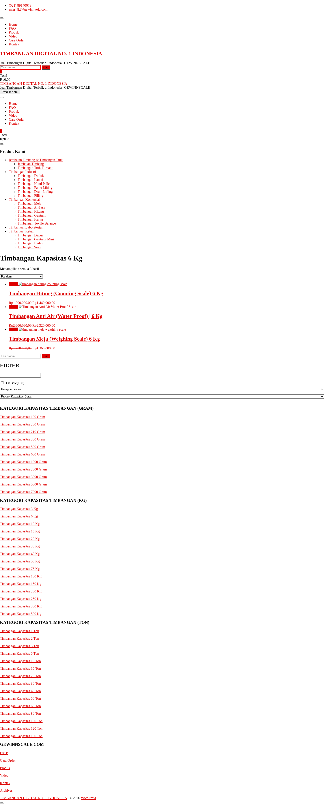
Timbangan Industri (22, 172)
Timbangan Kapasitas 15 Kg (20, 531)
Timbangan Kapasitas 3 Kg (19, 509)
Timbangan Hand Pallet (34, 184)
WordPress (88, 798)
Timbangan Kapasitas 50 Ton (20, 698)
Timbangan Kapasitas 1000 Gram (23, 462)
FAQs (4, 753)
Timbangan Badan (30, 243)
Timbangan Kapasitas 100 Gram (22, 417)
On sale (15, 383)
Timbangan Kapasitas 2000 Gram (23, 469)
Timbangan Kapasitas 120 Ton (21, 728)
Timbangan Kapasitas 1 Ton (19, 631)
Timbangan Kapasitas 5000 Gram (23, 484)
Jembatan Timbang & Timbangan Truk (36, 160)
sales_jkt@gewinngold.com (28, 9)
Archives (6, 790)
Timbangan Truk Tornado (35, 168)
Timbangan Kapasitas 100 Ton (21, 721)
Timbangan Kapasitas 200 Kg (20, 591)
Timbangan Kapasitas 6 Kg (19, 516)
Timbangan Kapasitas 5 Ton (19, 653)
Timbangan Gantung (32, 215)
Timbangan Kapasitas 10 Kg (20, 524)
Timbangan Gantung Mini (36, 239)
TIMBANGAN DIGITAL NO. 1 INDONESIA (51, 53)
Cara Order (16, 40)
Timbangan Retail (21, 231)
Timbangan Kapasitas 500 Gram (22, 447)
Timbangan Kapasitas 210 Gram (22, 432)
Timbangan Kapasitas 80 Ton (20, 713)
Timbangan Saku (29, 247)
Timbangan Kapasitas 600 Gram (22, 454)
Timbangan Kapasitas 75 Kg (20, 569)
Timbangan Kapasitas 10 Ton (20, 661)
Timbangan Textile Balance (37, 223)
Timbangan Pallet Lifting (35, 187)
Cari (45, 67)
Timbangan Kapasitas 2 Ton (19, 638)
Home (13, 24)
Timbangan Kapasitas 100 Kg (20, 576)
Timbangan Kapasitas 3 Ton (19, 646)
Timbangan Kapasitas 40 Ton (20, 691)
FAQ (12, 28)
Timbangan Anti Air (31, 207)
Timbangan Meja (29, 203)
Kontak (14, 44)
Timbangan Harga (30, 219)
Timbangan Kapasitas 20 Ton (20, 676)
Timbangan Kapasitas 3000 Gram (23, 477)
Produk (14, 32)
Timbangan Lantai (30, 180)
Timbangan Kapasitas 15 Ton (20, 668)
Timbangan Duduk (31, 176)
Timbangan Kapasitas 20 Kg (20, 539)
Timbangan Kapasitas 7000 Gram (23, 492)
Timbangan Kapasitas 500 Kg (20, 614)
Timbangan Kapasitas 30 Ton (20, 683)
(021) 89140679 (20, 5)
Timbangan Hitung (31, 211)
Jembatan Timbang (31, 164)
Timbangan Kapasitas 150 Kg (20, 584)
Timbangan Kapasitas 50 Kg (20, 561)
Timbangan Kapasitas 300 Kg (20, 606)
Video (13, 36)
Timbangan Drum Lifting (35, 191)
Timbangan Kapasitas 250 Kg (20, 599)
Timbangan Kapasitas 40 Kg (20, 554)
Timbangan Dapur (30, 235)
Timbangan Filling (30, 195)
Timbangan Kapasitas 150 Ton (21, 736)
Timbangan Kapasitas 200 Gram (22, 424)
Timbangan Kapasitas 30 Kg (20, 546)
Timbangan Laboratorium (26, 227)
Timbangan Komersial (24, 199)
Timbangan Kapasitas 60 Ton (20, 706)
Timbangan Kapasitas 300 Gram (22, 439)
